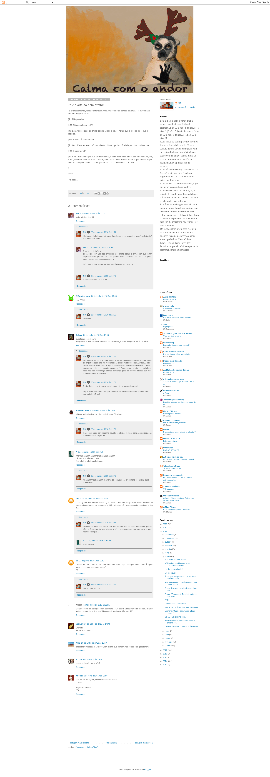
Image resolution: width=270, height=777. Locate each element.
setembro (169, 545)
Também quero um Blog (173, 400)
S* (77, 659)
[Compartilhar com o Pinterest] (107, 193)
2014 (165, 661)
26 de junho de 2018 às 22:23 (103, 315)
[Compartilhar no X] (101, 193)
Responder (80, 221)
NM (84, 232)
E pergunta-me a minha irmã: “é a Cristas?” (179, 432)
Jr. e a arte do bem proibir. (176, 560)
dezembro (169, 535)
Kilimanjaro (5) (168, 363)
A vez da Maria (169, 297)
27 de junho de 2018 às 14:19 (103, 585)
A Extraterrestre (83, 296)
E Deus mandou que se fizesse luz (176, 509)
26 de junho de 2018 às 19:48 (102, 410)
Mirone (166, 429)
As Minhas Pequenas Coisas (176, 370)
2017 (165, 650)
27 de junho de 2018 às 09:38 (100, 247)
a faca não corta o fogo (173, 379)
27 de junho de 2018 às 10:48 (103, 276)
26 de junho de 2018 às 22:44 (103, 523)
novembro (169, 538)
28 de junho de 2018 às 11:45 (97, 605)
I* (76, 452)
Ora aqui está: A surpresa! (175, 604)
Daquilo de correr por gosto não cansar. (181, 626)
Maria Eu (79, 624)
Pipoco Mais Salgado (172, 361)
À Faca (166, 393)
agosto (168, 549)
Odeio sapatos (168, 489)
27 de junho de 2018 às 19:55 (98, 540)
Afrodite (79, 676)
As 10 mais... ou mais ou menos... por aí (178, 459)
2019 (165, 528)
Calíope (79, 335)
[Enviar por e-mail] (95, 193)
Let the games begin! (173, 569)
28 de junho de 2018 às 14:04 (97, 624)
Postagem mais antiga (143, 743)
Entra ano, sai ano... (170, 441)
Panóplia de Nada (171, 391)
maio (167, 631)
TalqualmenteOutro (171, 466)
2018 (165, 531)
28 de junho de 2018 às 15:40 (94, 643)
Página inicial (111, 743)
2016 (165, 654)
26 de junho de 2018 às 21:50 (95, 499)
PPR (167, 600)
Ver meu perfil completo (185, 107)
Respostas (83, 227)
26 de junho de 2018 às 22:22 (103, 232)
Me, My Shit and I (170, 411)
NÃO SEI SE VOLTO (171, 450)
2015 (165, 657)
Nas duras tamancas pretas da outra (177, 318)
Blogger (147, 769)
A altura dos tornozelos (172, 308)
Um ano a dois (168, 372)
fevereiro (169, 642)
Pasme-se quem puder (173, 475)
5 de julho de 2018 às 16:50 (96, 676)
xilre (165, 324)
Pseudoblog (168, 343)
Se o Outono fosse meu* (172, 468)
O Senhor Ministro (171, 496)
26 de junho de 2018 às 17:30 (104, 296)
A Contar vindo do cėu (173, 457)
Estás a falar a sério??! (173, 352)
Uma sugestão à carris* (172, 414)
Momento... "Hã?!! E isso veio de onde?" (182, 607)
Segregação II (168, 327)
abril (167, 635)
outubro (168, 542)
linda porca (168, 315)
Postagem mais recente (79, 743)
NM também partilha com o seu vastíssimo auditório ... (178, 564)
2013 (165, 665)
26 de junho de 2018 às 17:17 (92, 213)
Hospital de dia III (169, 299)
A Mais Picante (82, 410)
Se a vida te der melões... (175, 617)
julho (167, 553)
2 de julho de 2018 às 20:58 (90, 659)
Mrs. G (78, 499)
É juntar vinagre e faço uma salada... (177, 354)
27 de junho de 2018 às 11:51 (91, 561)
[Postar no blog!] (98, 193)
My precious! (170, 573)
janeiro (168, 646)
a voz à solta (168, 306)
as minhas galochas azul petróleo (178, 333)
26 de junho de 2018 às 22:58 (103, 382)
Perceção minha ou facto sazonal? (176, 345)
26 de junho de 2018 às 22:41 (103, 476)
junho (167, 557)
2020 (165, 524)
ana (77, 213)
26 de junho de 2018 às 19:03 (96, 335)
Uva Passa (168, 448)
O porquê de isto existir (172, 336)
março (168, 638)
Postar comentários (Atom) (86, 747)
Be (77, 561)
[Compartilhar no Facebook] (104, 193)
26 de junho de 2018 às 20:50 (90, 452)
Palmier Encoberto (171, 420)
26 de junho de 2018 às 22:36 (103, 429)
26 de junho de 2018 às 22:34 (103, 356)
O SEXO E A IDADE (171, 439)
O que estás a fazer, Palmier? (174, 423)
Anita (78, 643)
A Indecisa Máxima (171, 487)
